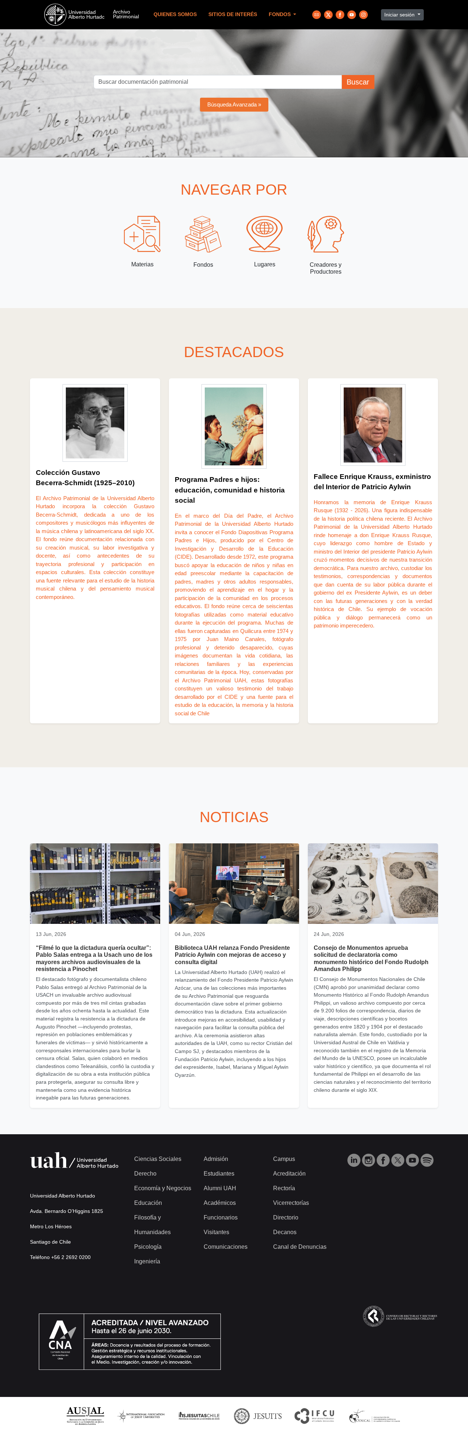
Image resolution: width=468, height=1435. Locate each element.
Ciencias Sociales (157, 1159)
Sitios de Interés (232, 14)
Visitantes (216, 1232)
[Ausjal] (85, 1416)
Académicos (220, 1203)
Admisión (216, 1159)
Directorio (285, 1217)
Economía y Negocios (162, 1188)
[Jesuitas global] (258, 1416)
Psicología (148, 1247)
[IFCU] (314, 1416)
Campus (284, 1159)
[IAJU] (141, 1416)
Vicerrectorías (291, 1203)
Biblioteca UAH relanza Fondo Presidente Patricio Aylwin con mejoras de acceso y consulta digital (232, 955)
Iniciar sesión (400, 15)
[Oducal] (375, 1416)
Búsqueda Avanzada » (234, 104)
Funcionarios (221, 1217)
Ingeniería (147, 1261)
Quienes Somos (175, 14)
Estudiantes (219, 1173)
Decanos (285, 1232)
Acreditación (289, 1173)
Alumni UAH (220, 1188)
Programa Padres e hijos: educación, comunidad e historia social (230, 490)
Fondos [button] (280, 14)
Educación (148, 1203)
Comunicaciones (226, 1247)
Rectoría (284, 1188)
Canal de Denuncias (300, 1247)
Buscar (358, 82)
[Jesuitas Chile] (199, 1416)
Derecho (145, 1173)
